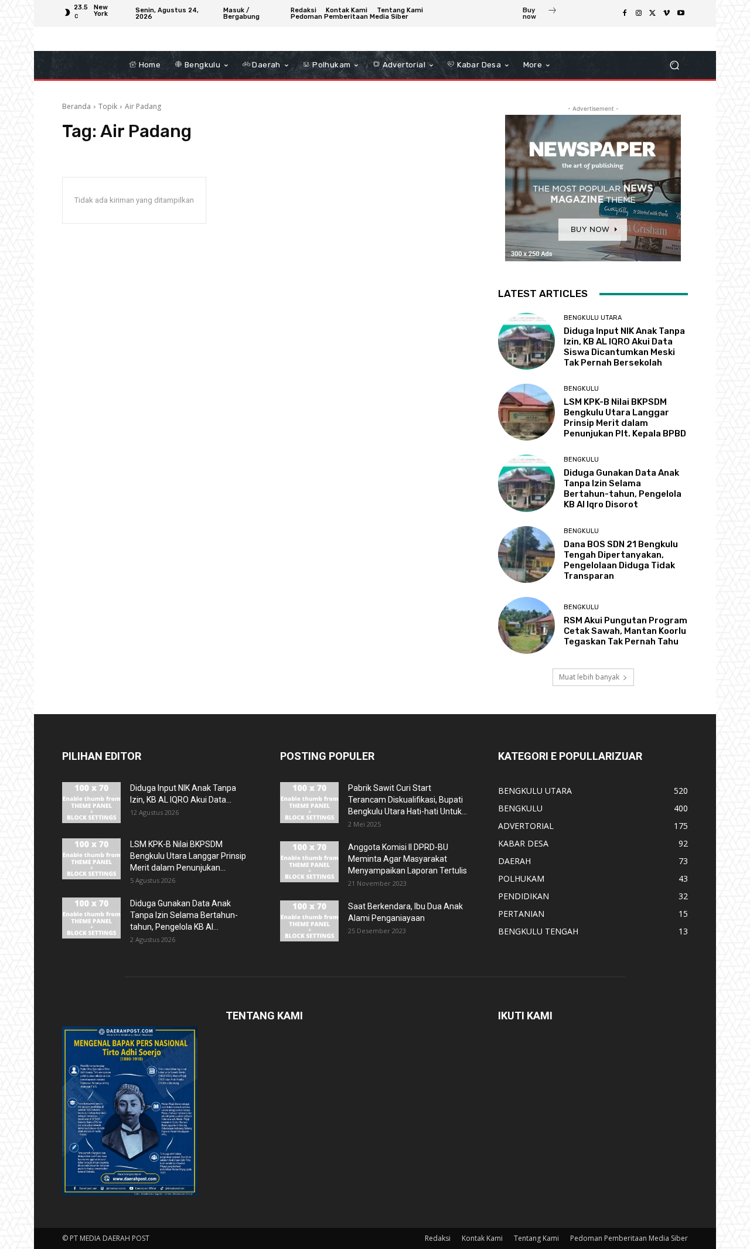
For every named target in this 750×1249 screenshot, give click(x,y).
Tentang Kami (536, 1238)
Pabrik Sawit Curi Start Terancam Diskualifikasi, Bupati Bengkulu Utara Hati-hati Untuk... (407, 799)
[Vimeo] (667, 13)
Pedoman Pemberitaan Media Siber (629, 1238)
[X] (653, 13)
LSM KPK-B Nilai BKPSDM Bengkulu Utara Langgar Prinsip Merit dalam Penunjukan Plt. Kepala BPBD (625, 418)
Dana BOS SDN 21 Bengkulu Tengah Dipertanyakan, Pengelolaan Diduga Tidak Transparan (621, 560)
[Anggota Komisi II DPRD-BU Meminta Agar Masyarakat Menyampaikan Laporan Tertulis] (309, 861)
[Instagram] (639, 13)
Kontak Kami (482, 1238)
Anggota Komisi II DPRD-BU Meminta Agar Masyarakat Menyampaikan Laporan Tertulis (407, 858)
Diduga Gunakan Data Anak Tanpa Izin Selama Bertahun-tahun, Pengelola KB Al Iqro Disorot (622, 488)
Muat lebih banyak (589, 677)
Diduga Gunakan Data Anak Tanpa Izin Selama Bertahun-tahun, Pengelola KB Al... (184, 915)
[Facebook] (625, 13)
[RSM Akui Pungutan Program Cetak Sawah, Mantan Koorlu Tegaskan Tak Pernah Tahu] (526, 625)
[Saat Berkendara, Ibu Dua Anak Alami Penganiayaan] (309, 920)
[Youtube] (681, 13)
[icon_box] (540, 14)
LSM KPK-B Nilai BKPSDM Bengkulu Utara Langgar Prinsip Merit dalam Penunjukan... (188, 856)
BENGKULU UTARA (593, 318)
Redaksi (438, 1238)
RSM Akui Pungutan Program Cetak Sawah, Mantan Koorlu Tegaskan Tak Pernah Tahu (625, 631)
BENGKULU (581, 388)
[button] (674, 65)
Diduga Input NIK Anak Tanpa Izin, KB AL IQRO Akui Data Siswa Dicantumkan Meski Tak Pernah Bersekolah (624, 347)
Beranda (76, 106)
